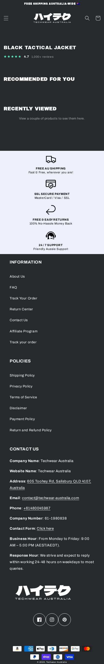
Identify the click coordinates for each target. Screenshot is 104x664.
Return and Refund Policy (31, 430)
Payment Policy (22, 419)
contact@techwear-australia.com (50, 498)
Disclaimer (18, 408)
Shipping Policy (22, 375)
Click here (45, 528)
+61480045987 (36, 508)
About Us (17, 276)
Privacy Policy (21, 386)
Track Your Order (23, 298)
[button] (52, 57)
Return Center (21, 309)
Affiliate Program (23, 331)
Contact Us (19, 320)
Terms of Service (23, 397)
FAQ (13, 287)
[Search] (87, 18)
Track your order (23, 342)
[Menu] (6, 18)
